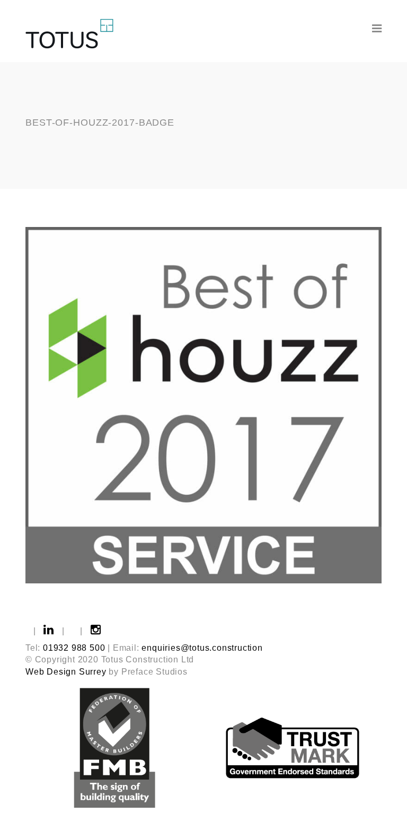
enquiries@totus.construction (201, 647)
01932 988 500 (74, 647)
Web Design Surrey (66, 671)
